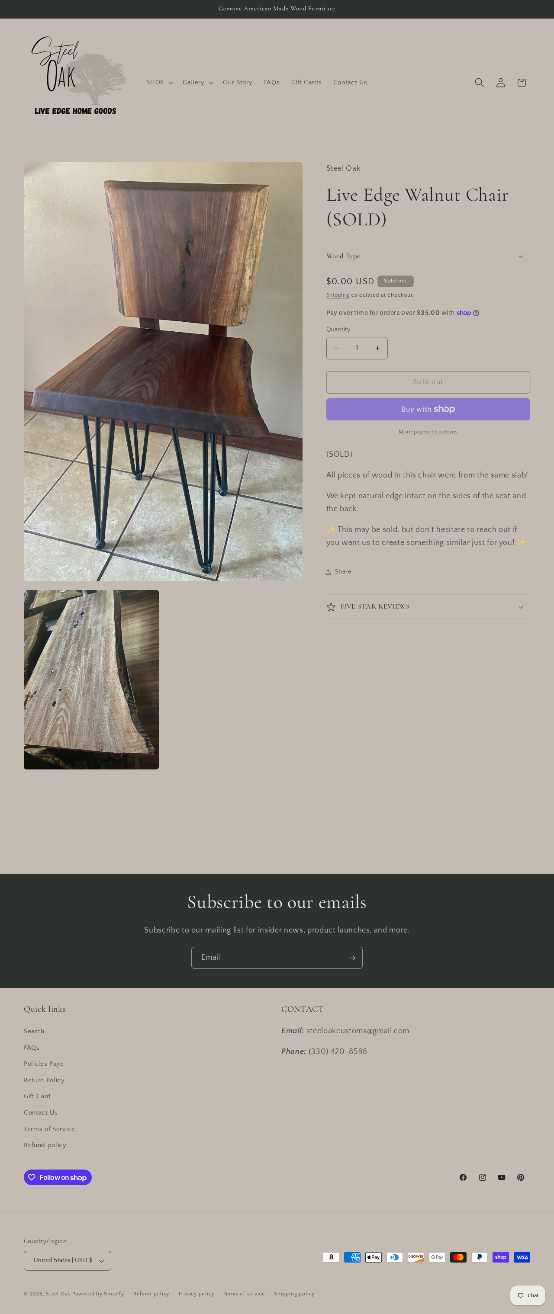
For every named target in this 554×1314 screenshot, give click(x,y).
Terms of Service (49, 1129)
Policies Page (44, 1063)
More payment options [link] (428, 432)
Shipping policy (294, 1294)
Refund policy (45, 1145)
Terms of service (244, 1294)
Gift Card (37, 1096)
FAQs (32, 1047)
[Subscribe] (351, 958)
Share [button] (343, 571)
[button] (159, 83)
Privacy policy (197, 1294)
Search (34, 1031)
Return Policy (44, 1080)
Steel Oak (58, 1294)
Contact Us (41, 1112)
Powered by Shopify (98, 1294)
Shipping (338, 295)
